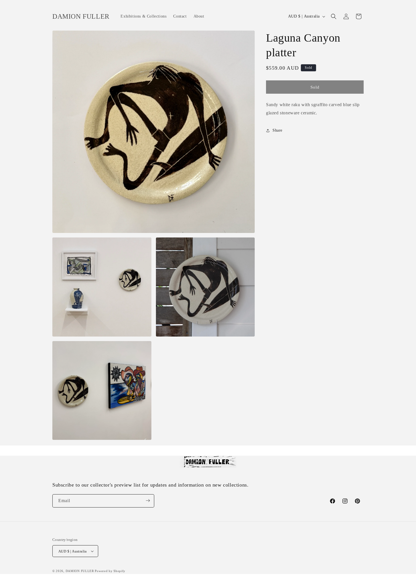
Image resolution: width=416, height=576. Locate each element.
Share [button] (277, 130)
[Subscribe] (147, 500)
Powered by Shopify (110, 571)
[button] (333, 16)
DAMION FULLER (80, 571)
